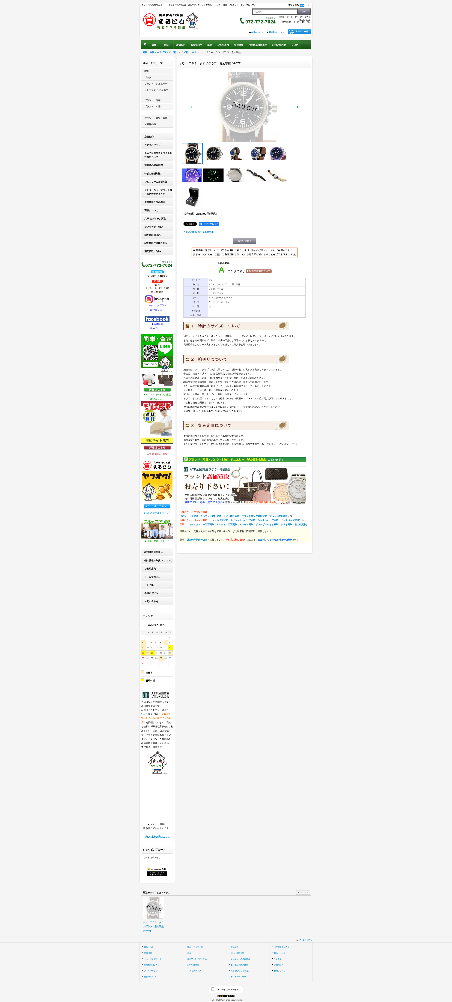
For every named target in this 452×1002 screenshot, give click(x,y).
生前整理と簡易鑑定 (154, 202)
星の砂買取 (300, 524)
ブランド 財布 (152, 100)
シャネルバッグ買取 (268, 520)
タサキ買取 (286, 524)
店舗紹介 (149, 136)
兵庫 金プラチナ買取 (155, 218)
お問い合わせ (151, 601)
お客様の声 (150, 124)
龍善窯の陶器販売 (153, 165)
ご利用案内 (150, 568)
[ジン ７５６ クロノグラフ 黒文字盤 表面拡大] (213, 153)
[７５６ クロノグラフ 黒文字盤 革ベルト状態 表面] (255, 175)
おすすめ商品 (193, 965)
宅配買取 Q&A (152, 251)
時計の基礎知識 (152, 173)
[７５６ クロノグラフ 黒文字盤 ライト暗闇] (213, 175)
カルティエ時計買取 (210, 516)
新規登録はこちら (276, 32)
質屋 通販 (149, 947)
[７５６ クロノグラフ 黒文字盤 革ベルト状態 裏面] (277, 175)
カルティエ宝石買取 (226, 524)
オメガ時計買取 (231, 516)
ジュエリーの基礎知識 (155, 181)
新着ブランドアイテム (197, 959)
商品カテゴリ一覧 (195, 947)
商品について (151, 210)
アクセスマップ (152, 144)
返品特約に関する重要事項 (200, 231)
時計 (146, 71)
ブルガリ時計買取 (278, 516)
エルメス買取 (221, 520)
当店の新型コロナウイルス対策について (158, 155)
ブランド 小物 (152, 106)
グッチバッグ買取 (290, 520)
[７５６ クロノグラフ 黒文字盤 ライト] (277, 153)
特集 (189, 953)
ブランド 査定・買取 (155, 118)
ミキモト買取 (246, 524)
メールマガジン (152, 577)
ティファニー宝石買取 (202, 524)
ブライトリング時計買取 (254, 516)
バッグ (147, 77)
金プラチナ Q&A (153, 226)
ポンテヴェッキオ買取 (266, 524)
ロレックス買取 (190, 516)
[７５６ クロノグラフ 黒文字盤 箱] (192, 196)
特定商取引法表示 (153, 552)
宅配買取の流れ (152, 235)
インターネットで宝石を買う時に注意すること (158, 192)
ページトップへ (305, 940)
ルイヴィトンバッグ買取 (242, 520)
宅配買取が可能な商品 (155, 243)
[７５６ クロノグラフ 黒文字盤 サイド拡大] (255, 153)
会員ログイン (257, 32)
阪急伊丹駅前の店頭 (197, 539)
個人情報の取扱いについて (158, 560)
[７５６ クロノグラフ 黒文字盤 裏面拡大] (234, 175)
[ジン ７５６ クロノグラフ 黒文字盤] (245, 107)
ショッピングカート (153, 959)
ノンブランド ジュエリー (156, 92)
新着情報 (148, 953)
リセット (304, 892)
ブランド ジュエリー (155, 83)
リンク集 (149, 585)
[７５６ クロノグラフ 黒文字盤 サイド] (234, 153)
